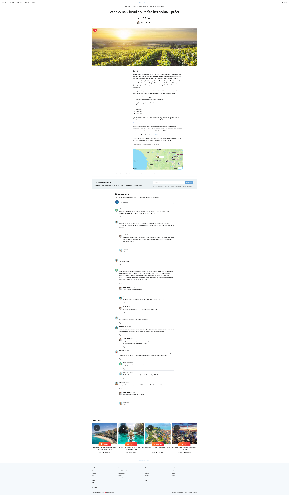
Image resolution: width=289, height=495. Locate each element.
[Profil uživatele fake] (120, 298)
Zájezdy (93, 480)
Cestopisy (120, 475)
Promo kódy (94, 487)
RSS (146, 480)
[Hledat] (6, 2)
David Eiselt (149, 23)
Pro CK (173, 478)
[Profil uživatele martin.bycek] (116, 327)
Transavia (150, 91)
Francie (134, 6)
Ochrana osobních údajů (182, 492)
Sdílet (195, 26)
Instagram (147, 475)
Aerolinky (94, 478)
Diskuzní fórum (121, 473)
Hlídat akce (189, 183)
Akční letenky (127, 6)
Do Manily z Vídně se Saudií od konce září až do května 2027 (131, 449)
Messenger (147, 473)
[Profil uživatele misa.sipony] (116, 260)
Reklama (190, 492)
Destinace (94, 473)
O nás (173, 471)
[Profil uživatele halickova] (116, 210)
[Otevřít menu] (3, 2)
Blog (93, 482)
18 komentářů (103, 26)
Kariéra (173, 475)
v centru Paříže (154, 135)
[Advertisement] (117, 81)
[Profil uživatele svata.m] (120, 363)
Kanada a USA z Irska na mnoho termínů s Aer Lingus (184, 449)
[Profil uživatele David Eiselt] (120, 236)
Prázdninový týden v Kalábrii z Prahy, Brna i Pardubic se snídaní (104, 449)
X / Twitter (147, 478)
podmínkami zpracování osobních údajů (173, 186)
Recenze (93, 485)
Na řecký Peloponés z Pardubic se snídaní (157, 448)
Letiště (93, 475)
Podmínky (174, 492)
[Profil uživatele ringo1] (116, 222)
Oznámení (195, 492)
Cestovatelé (120, 478)
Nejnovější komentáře (122, 471)
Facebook (147, 471)
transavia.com (164, 97)
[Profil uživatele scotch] (116, 318)
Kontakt (173, 473)
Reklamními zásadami (170, 174)
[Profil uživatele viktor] (116, 270)
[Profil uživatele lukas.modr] (116, 383)
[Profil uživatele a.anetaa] (116, 351)
